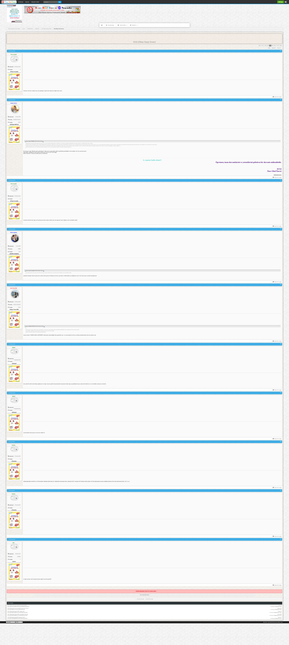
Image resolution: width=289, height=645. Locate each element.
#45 (280, 284)
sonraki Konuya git (149, 599)
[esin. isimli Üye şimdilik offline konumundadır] (14, 546)
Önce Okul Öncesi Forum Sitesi (274, 622)
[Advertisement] (51, 18)
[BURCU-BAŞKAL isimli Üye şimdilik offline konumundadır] (14, 238)
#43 (280, 180)
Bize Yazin (265, 622)
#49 (280, 490)
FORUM (21, 2)
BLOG (27, 2)
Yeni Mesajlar (111, 25)
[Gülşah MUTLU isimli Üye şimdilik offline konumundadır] (14, 108)
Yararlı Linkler (123, 25)
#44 (280, 228)
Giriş (281, 2)
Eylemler (134, 25)
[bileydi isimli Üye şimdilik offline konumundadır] (14, 351)
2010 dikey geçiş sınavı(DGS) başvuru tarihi (16, 617)
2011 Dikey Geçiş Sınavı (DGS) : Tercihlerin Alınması (18, 614)
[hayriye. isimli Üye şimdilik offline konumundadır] (14, 449)
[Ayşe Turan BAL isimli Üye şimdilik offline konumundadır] (14, 293)
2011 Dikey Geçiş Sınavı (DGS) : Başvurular (16, 611)
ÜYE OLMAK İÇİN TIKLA (144, 594)
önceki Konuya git (140, 599)
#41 (280, 50)
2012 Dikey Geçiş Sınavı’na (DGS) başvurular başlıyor (18, 608)
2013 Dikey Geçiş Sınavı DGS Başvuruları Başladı (17, 605)
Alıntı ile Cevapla (277, 96)
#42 (280, 99)
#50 (280, 539)
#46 (280, 343)
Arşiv (282, 622)
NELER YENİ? (35, 2)
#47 (280, 392)
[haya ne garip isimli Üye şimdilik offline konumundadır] (14, 59)
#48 (280, 441)
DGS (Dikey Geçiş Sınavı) (144, 42)
